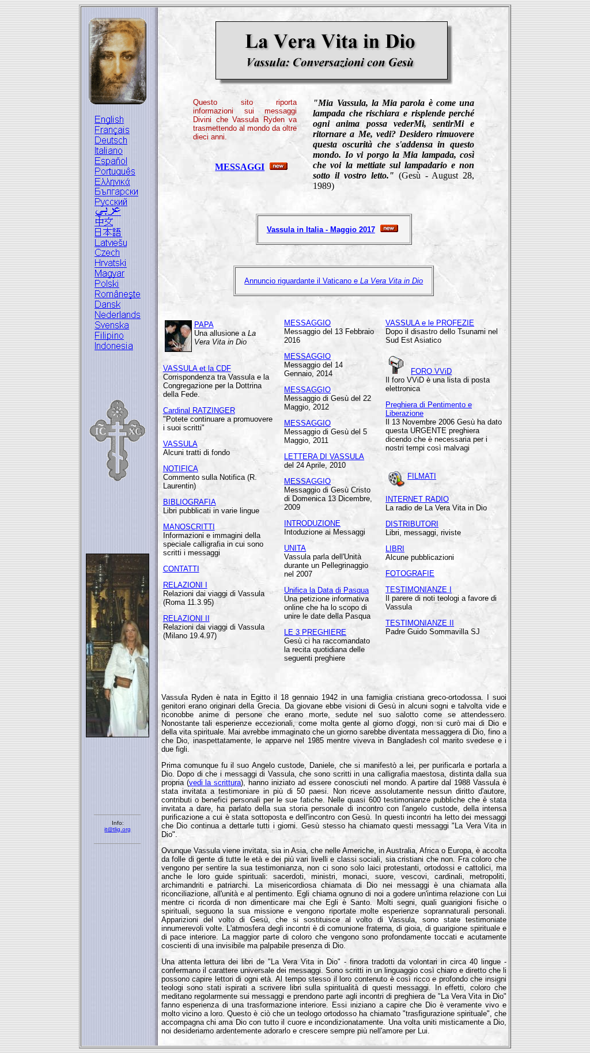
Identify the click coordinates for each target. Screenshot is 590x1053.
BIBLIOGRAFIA (189, 502)
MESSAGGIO (307, 323)
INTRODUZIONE (312, 523)
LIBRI (394, 548)
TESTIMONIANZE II (419, 623)
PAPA (204, 324)
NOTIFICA (180, 468)
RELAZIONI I (185, 585)
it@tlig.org (117, 829)
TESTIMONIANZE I (418, 589)
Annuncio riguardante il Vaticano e (333, 280)
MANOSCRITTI (189, 526)
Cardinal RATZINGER (199, 410)
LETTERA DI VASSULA (324, 456)
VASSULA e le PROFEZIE (429, 323)
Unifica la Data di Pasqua (326, 590)
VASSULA (180, 444)
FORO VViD (431, 371)
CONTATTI (181, 569)
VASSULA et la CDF (197, 368)
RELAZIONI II (186, 618)
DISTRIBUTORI (411, 524)
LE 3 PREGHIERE (315, 632)
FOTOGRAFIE (409, 573)
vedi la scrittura (215, 782)
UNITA (295, 548)
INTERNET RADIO (417, 499)
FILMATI (421, 476)
